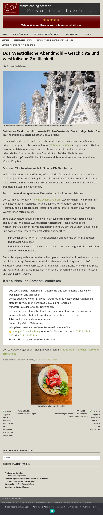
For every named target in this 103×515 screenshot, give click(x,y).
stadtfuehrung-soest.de (48, 360)
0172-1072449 (28, 335)
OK (52, 511)
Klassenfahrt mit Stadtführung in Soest (19, 484)
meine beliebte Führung (47, 200)
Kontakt (87, 34)
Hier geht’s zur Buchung (26, 331)
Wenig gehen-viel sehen (14, 473)
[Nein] (99, 509)
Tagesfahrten (71, 34)
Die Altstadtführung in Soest (15, 476)
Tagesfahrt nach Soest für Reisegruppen (20, 481)
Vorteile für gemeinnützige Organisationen (54, 40)
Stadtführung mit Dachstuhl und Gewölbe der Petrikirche (26, 479)
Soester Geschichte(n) (23, 40)
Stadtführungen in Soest (12, 499)
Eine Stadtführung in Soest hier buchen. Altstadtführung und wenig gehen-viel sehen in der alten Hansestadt (46, 503)
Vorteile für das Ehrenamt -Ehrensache (18, 45)
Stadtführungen (20, 34)
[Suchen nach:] (51, 458)
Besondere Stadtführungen (46, 34)
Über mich (6, 40)
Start (4, 34)
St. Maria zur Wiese (61, 145)
